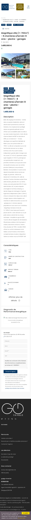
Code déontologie (5, 507)
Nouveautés (4, 460)
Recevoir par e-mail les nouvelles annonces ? (14, 441)
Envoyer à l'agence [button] (10, 371)
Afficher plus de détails (15, 299)
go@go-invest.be (6, 478)
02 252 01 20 (4, 481)
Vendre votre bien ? (7, 438)
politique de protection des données (14, 388)
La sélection (7, 457)
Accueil (3, 18)
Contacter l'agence (7, 444)
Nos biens (8, 454)
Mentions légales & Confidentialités (10, 498)
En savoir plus (21, 518)
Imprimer (7, 28)
